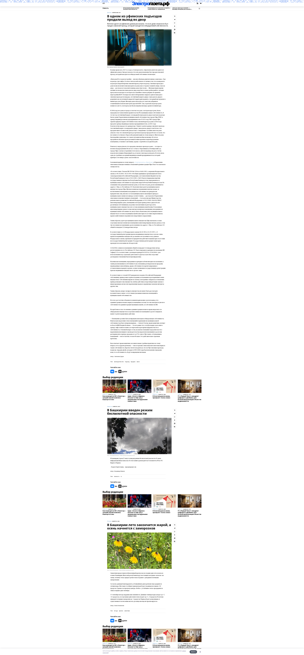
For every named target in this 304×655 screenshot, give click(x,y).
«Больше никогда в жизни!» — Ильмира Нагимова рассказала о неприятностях (181, 8)
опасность (116, 476)
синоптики (127, 611)
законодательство (119, 361)
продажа (133, 361)
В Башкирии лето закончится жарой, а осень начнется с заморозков (159, 8)
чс (121, 476)
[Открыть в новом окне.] (113, 371)
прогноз (121, 611)
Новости (109, 406)
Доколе (109, 12)
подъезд (127, 361)
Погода (109, 521)
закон (138, 361)
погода (116, 611)
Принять (193, 652)
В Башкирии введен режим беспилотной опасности (131, 8)
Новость (106, 8)
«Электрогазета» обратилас (143, 162)
